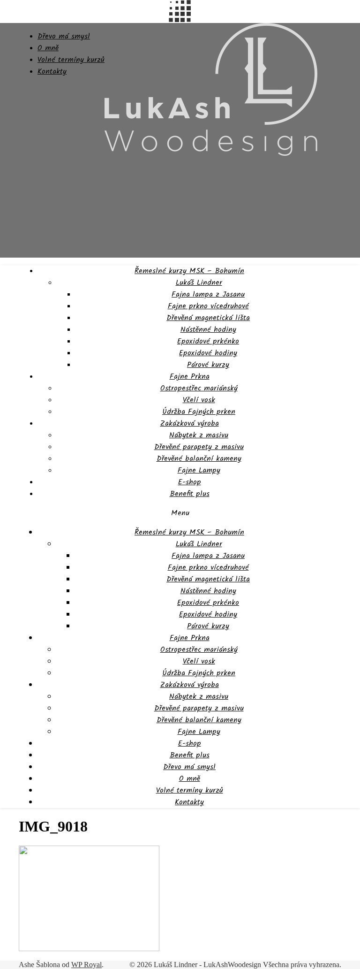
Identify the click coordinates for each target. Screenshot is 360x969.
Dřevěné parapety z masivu (199, 447)
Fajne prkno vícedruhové (208, 306)
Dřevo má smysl (64, 36)
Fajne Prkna (190, 376)
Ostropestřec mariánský (199, 388)
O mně (48, 48)
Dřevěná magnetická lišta (208, 318)
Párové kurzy (208, 365)
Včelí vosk (199, 400)
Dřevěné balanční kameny (199, 459)
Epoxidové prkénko (208, 341)
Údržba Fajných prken (198, 412)
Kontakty (52, 71)
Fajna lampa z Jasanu (208, 294)
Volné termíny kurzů (71, 60)
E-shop (189, 482)
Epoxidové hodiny (208, 353)
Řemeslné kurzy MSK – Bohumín (189, 271)
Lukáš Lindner (199, 283)
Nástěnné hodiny (208, 330)
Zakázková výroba (189, 423)
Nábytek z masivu (198, 435)
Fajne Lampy (199, 470)
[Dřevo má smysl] (211, 154)
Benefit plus (190, 494)
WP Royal (86, 965)
